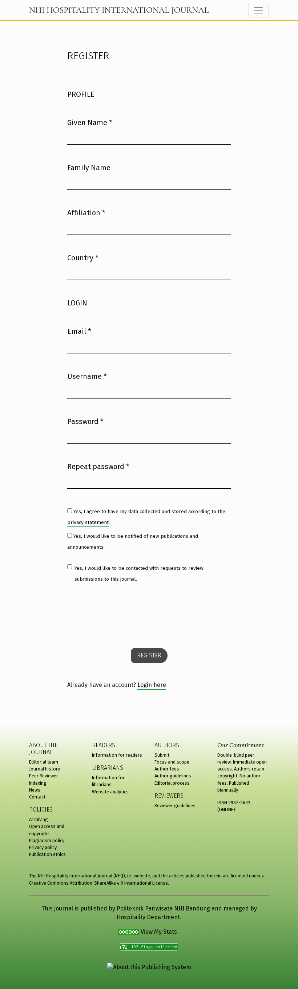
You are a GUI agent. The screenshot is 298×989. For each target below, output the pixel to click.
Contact (37, 797)
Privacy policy (43, 847)
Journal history (44, 769)
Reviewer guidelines (175, 805)
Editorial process (172, 783)
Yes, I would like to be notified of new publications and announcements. (132, 541)
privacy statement (88, 522)
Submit (161, 755)
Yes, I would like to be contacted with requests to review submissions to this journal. (139, 573)
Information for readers (117, 755)
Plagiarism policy (46, 840)
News (34, 790)
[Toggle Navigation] (258, 10)
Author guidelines (172, 775)
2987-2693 (239, 802)
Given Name (89, 122)
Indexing (38, 783)
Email (79, 331)
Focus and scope (171, 762)
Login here (151, 684)
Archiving (38, 819)
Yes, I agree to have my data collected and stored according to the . (146, 516)
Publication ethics (47, 854)
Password (85, 421)
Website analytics (110, 791)
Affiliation (86, 212)
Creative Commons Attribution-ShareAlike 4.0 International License (98, 883)
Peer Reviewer (43, 775)
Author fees (166, 769)
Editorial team (43, 762)
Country (82, 257)
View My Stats (159, 931)
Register (149, 655)
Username (87, 376)
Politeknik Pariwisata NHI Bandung (163, 908)
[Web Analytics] (128, 931)
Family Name (88, 167)
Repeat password (98, 466)
